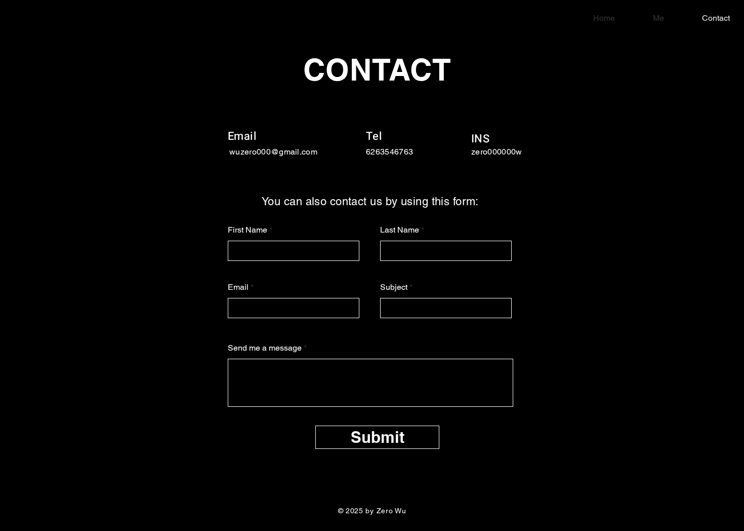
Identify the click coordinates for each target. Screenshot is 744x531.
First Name (247, 230)
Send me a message (265, 348)
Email (238, 287)
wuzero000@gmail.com (273, 152)
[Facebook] (709, 240)
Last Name (399, 230)
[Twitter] (709, 262)
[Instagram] (709, 283)
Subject (393, 287)
